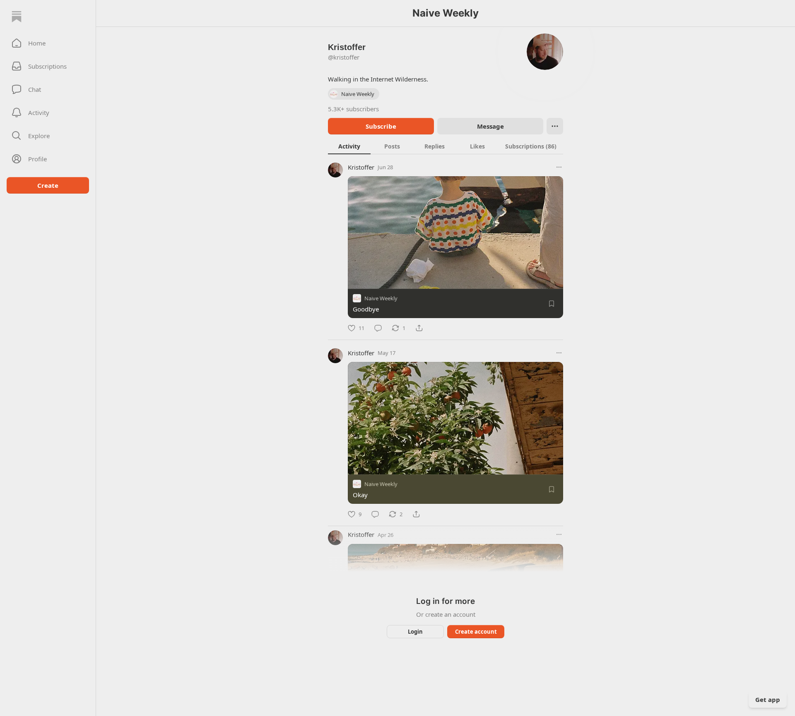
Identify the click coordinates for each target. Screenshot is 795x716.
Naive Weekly (381, 298)
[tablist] (445, 146)
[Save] (551, 303)
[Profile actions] (555, 126)
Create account (476, 631)
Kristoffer (361, 167)
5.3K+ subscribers (353, 109)
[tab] (349, 146)
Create (47, 185)
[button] (48, 43)
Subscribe (381, 126)
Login (415, 631)
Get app (767, 699)
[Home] (16, 16)
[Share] (419, 328)
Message (490, 126)
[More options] (559, 167)
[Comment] (378, 328)
